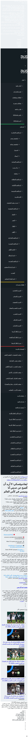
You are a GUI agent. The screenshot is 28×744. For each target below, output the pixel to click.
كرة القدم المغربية (13, 261)
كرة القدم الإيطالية (16, 179)
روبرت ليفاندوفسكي (18, 479)
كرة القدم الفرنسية (16, 191)
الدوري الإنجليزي (17, 290)
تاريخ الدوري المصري (15, 454)
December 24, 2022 (21, 550)
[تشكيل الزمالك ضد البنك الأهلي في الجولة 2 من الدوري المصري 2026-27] (15, 659)
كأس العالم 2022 (9, 510)
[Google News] (23, 582)
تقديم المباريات (17, 91)
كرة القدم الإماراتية (13, 238)
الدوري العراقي (17, 320)
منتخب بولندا (8, 576)
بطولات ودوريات (20, 284)
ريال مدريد (15, 167)
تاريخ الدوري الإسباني (15, 442)
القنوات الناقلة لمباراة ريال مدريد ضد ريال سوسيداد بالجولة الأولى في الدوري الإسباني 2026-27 (13, 10)
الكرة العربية (18, 197)
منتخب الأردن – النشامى (15, 390)
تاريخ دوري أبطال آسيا (15, 431)
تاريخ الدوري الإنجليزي (15, 437)
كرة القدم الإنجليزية (16, 132)
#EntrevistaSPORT (8, 534)
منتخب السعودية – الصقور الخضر (12, 355)
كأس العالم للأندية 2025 (18, 719)
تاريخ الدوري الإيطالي (15, 448)
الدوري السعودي (17, 302)
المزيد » (22, 601)
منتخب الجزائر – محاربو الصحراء (13, 384)
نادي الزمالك (11, 255)
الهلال (13, 226)
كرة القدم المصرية (13, 243)
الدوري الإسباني (17, 296)
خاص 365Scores (17, 115)
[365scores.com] (24, 58)
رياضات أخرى (20, 396)
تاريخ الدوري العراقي (16, 466)
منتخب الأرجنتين (16, 576)
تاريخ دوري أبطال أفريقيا (15, 425)
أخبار (23, 80)
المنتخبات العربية (20, 349)
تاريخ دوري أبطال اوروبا (15, 419)
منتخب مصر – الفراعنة (15, 360)
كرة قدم (22, 127)
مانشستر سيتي (14, 138)
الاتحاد (13, 214)
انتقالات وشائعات (16, 97)
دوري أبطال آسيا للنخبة (15, 337)
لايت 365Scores (17, 121)
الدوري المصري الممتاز (15, 308)
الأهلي (13, 232)
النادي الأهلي (12, 249)
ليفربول (16, 150)
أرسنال (16, 156)
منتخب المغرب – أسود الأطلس (13, 366)
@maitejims (18, 545)
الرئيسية (25, 477)
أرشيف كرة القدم (19, 407)
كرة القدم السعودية (13, 208)
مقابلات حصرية (17, 103)
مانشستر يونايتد (14, 144)
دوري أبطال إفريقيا (16, 343)
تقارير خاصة (18, 109)
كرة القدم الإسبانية (16, 162)
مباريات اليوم (21, 401)
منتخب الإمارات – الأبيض (15, 372)
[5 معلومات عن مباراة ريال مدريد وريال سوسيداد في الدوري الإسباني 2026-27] (15, 694)
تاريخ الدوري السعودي (15, 460)
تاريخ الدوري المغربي (15, 472)
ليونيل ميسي (24, 576)
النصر (13, 220)
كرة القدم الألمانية (16, 185)
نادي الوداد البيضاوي (10, 279)
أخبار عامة (18, 86)
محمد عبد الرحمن (22, 496)
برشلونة (16, 173)
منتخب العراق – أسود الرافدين (13, 378)
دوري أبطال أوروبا (16, 331)
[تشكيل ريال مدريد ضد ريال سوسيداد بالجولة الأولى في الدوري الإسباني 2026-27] (15, 623)
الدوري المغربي (17, 314)
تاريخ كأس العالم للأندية (15, 413)
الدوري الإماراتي (17, 325)
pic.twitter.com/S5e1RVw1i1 (17, 547)
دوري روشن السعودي (12, 203)
